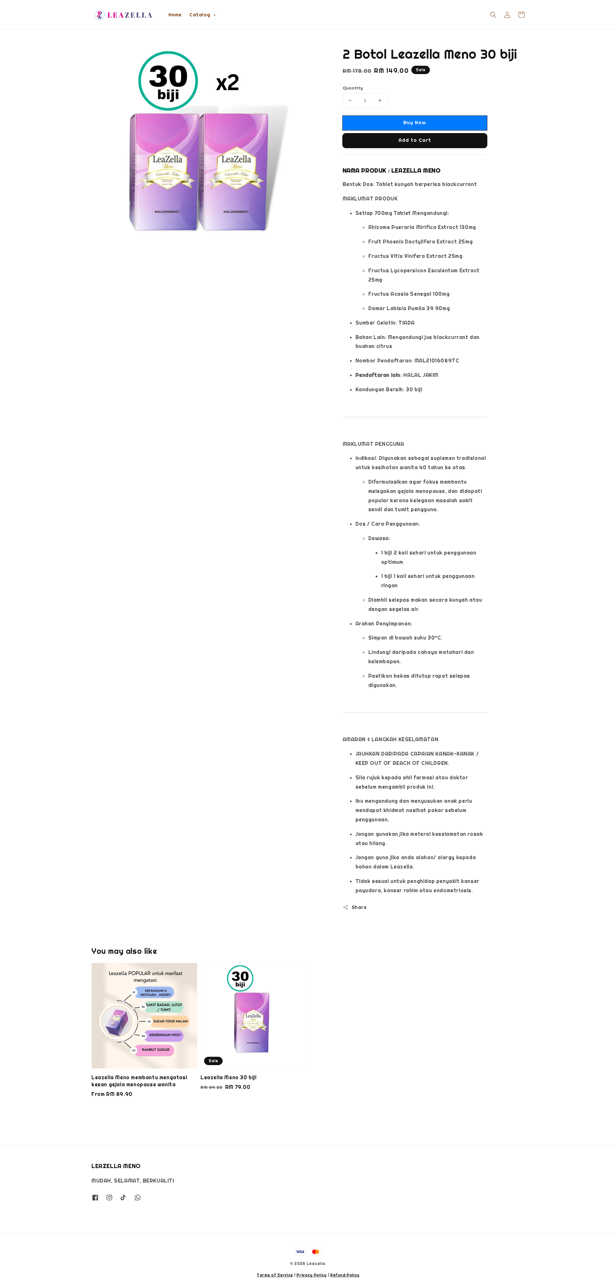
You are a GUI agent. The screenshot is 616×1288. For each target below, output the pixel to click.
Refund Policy (344, 1275)
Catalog (199, 15)
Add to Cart (414, 140)
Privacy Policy (311, 1275)
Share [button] (359, 907)
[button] (493, 15)
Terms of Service (275, 1275)
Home (175, 15)
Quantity (353, 88)
